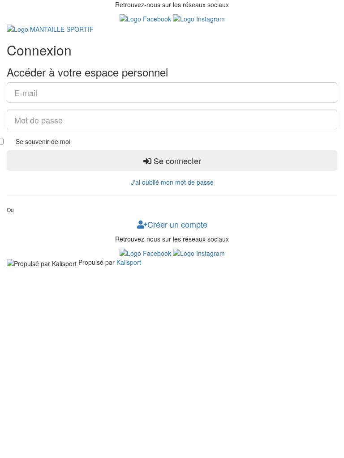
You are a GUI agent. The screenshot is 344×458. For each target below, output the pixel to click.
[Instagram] (199, 17)
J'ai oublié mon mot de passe (172, 182)
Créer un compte (177, 224)
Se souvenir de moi (43, 141)
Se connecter (176, 160)
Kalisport (128, 262)
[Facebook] (146, 17)
